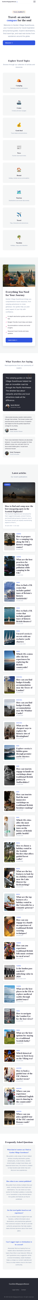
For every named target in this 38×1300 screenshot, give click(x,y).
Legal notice (15, 1289)
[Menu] (34, 1)
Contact (23, 1289)
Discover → (9, 43)
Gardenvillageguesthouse (19, 1284)
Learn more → (12, 340)
